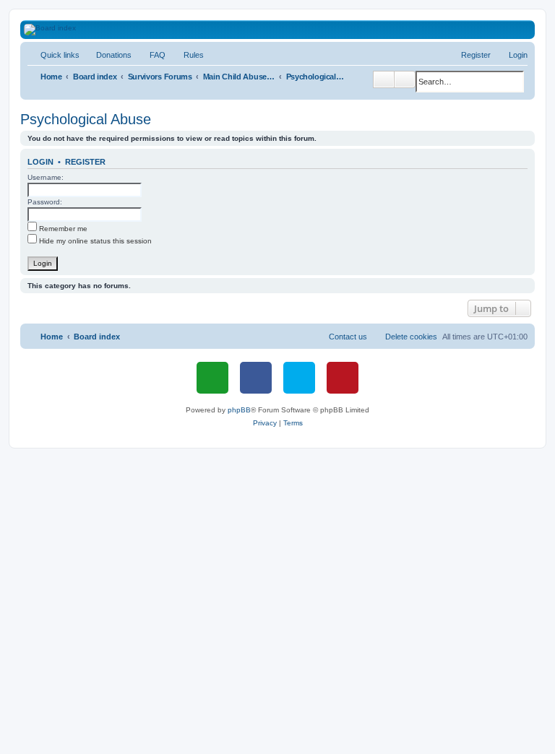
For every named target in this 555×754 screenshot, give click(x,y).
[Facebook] (256, 378)
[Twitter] (299, 378)
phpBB (239, 410)
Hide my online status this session (94, 241)
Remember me (62, 229)
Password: (44, 202)
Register (85, 161)
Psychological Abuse (85, 119)
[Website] (212, 378)
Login (40, 161)
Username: (45, 177)
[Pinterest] (342, 378)
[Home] (286, 29)
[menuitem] (107, 55)
